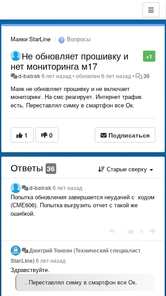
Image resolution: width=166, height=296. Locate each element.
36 (146, 76)
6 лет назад (67, 188)
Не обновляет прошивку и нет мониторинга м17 (69, 60)
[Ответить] (112, 231)
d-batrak (29, 76)
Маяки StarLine (30, 39)
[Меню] (151, 9)
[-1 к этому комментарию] (152, 231)
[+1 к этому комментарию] (131, 231)
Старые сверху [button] (127, 169)
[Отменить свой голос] (141, 231)
